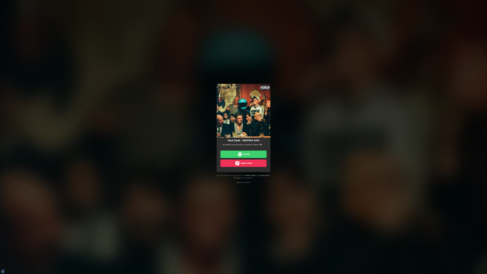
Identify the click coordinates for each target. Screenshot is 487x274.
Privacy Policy (250, 175)
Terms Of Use (265, 175)
